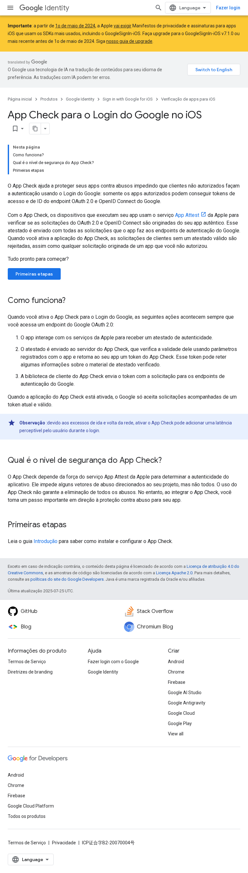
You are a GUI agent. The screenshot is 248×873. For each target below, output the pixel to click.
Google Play (180, 723)
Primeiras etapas (34, 274)
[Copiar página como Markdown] (35, 128)
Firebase (176, 682)
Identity (57, 8)
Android (176, 661)
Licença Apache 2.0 (174, 572)
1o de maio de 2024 (75, 25)
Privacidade (64, 842)
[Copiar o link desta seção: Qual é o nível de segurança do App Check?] (168, 461)
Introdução (45, 541)
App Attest (187, 215)
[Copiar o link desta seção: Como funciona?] (72, 301)
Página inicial (20, 99)
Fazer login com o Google (113, 661)
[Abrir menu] (10, 7)
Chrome (176, 671)
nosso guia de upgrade (129, 41)
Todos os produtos (27, 816)
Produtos (48, 99)
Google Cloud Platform (31, 806)
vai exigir (122, 25)
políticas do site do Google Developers (67, 579)
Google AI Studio (185, 692)
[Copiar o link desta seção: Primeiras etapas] (73, 525)
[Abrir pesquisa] (158, 8)
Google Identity (80, 99)
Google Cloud (181, 713)
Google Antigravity (186, 702)
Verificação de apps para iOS (188, 99)
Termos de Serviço (27, 661)
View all (175, 733)
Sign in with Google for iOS (128, 99)
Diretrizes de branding (30, 671)
